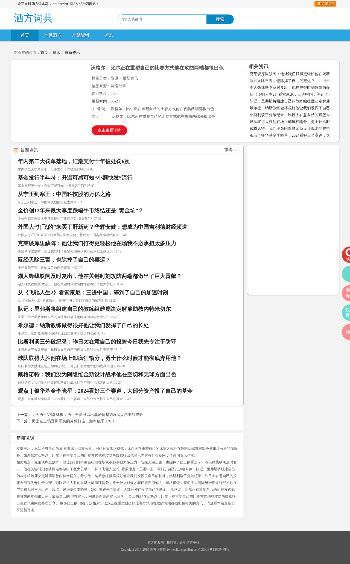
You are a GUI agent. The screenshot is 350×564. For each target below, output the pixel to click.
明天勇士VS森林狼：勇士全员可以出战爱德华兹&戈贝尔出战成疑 (87, 415)
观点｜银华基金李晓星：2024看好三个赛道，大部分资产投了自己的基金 (105, 391)
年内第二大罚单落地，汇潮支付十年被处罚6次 (74, 161)
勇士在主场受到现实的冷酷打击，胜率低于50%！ (73, 421)
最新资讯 (72, 53)
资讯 (108, 35)
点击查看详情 (109, 130)
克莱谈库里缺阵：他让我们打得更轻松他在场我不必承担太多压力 (97, 243)
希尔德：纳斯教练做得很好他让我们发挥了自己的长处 (296, 108)
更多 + (230, 150)
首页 (25, 35)
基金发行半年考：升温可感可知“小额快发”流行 (75, 178)
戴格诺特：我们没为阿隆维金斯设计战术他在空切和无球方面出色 (97, 374)
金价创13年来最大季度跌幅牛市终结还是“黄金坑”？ (81, 210)
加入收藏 (325, 4)
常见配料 (80, 35)
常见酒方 (53, 35)
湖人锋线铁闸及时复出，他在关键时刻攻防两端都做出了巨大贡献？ (100, 276)
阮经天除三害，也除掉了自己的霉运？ (282, 81)
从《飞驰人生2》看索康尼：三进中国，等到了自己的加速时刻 (93, 292)
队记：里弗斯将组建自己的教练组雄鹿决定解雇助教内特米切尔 (94, 309)
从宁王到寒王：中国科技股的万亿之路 (64, 194)
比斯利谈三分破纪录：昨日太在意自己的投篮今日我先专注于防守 (97, 342)
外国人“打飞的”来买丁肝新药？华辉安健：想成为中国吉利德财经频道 (102, 227)
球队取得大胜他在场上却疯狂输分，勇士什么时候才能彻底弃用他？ (100, 358)
